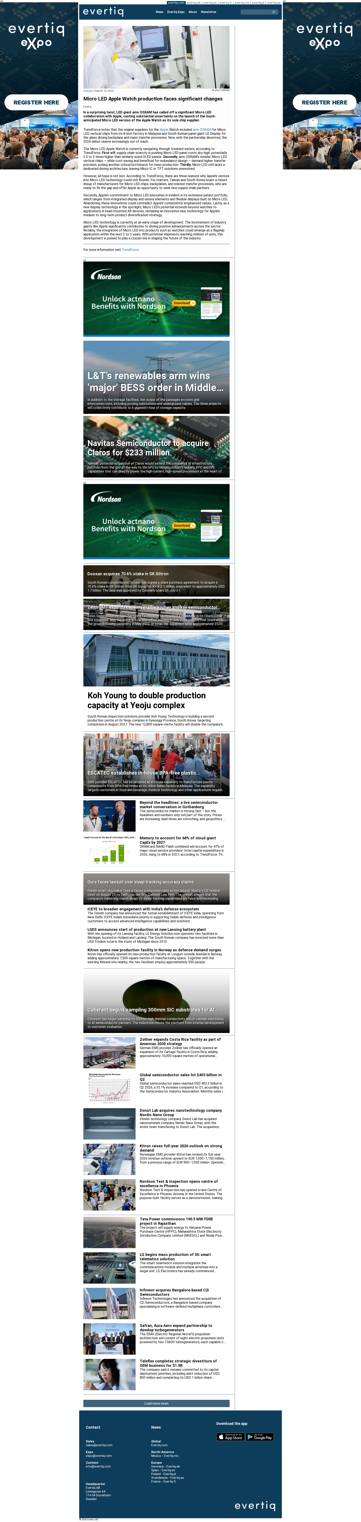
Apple (164, 130)
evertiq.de (194, 2)
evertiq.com (176, 2)
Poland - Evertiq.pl (163, 1474)
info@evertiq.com (98, 1466)
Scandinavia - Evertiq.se (167, 1478)
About (193, 12)
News (159, 12)
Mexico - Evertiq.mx (164, 1456)
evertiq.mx (242, 2)
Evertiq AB (103, 12)
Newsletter (208, 12)
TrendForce (130, 250)
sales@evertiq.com (99, 1445)
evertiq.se (274, 2)
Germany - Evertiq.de (165, 1466)
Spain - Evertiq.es (163, 1470)
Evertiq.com (159, 1445)
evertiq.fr (226, 2)
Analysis (88, 90)
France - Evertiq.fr (163, 1481)
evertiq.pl (258, 2)
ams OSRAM (202, 130)
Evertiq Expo (176, 12)
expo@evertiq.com (99, 1456)
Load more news (156, 1403)
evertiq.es (210, 2)
